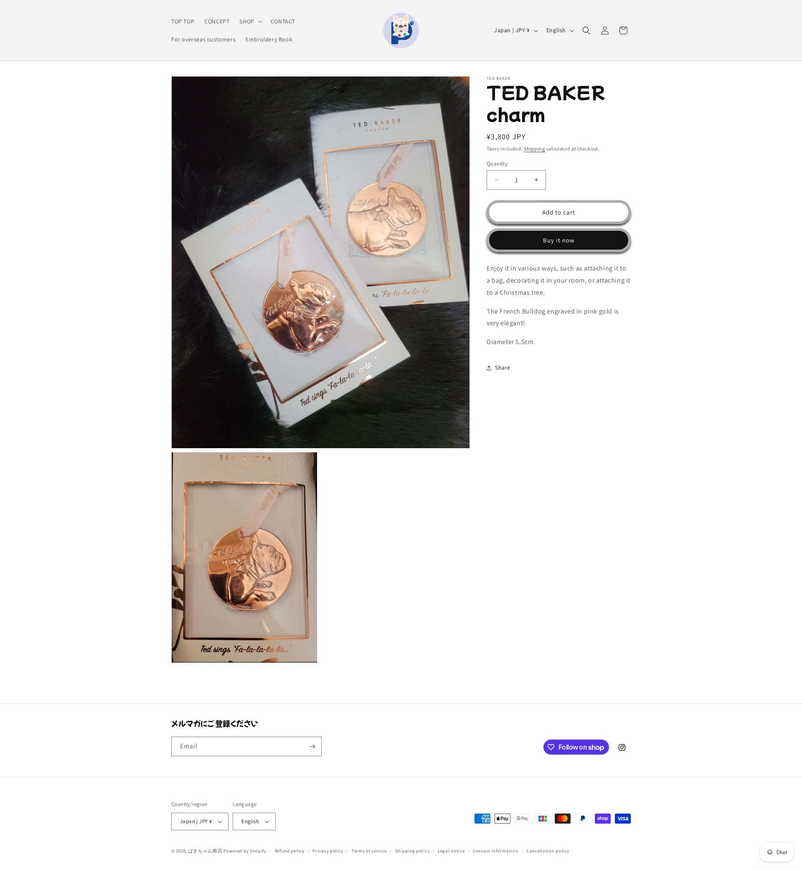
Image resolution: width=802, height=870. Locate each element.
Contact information (495, 851)
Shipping (534, 148)
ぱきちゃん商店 (205, 851)
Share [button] (502, 367)
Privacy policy (327, 851)
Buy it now (559, 240)
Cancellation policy (547, 851)
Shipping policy (412, 851)
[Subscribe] (312, 746)
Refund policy (290, 851)
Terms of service (369, 851)
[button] (249, 21)
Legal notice (451, 851)
